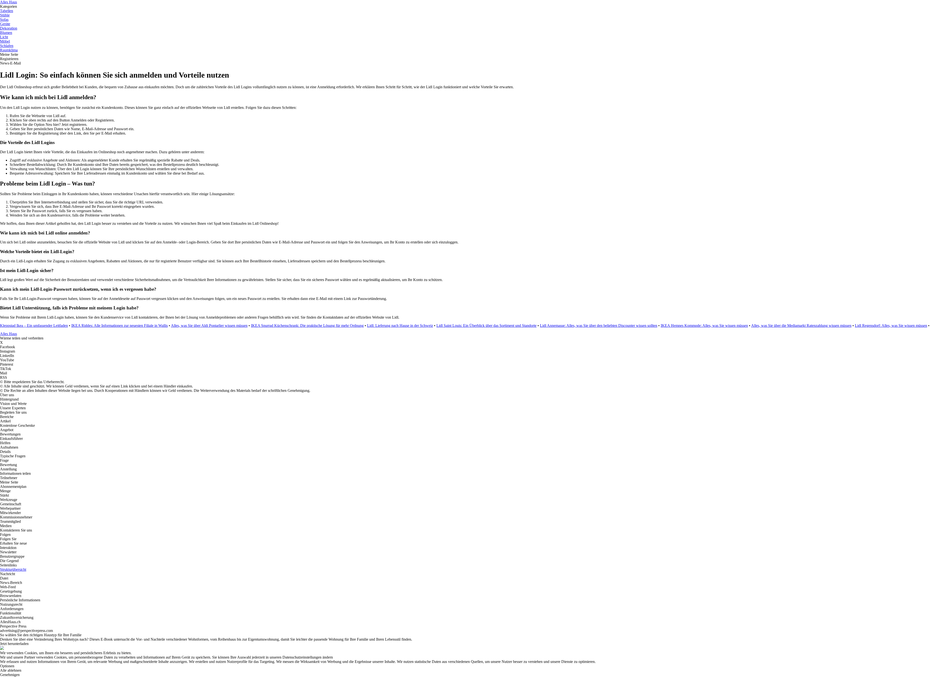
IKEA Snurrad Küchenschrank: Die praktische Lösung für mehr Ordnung (307, 325)
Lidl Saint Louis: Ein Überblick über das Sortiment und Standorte (486, 325)
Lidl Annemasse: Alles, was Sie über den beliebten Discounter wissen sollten (598, 325)
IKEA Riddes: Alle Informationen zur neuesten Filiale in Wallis (119, 325)
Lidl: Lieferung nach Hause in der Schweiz (400, 325)
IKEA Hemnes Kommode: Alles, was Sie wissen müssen (704, 325)
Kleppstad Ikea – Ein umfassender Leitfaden (34, 325)
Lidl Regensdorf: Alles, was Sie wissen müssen (891, 325)
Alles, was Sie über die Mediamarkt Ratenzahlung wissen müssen (801, 325)
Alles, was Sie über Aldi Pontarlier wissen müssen (209, 325)
